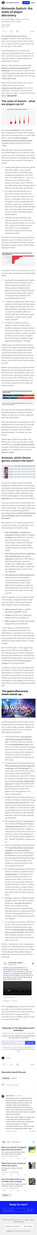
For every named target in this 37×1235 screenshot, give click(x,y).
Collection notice (18, 1221)
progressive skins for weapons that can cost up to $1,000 (19, 930)
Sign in (33, 2)
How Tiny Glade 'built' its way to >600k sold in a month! (13, 1180)
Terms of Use (27, 1047)
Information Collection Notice (19, 1049)
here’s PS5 (18, 903)
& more (4, 95)
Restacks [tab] (14, 1078)
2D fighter (9, 537)
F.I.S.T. (6, 658)
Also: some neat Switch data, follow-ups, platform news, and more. (13, 1153)
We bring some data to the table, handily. (12, 1169)
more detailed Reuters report (18, 744)
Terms (32, 1220)
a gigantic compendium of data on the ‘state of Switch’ (17, 139)
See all (5, 1195)
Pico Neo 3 (30, 821)
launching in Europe (13, 826)
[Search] (33, 1142)
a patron (4, 449)
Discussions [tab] (16, 1142)
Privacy (26, 1220)
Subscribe (26, 2)
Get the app (28, 1226)
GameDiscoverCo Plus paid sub (12, 88)
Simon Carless (6, 25)
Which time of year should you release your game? (14, 1164)
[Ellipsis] (34, 1095)
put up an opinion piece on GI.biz (20, 801)
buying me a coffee (8, 452)
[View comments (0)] (11, 1159)
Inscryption (9, 559)
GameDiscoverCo (12, 1006)
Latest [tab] (9, 1142)
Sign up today (11, 95)
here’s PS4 (26, 903)
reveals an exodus (11, 874)
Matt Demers (10, 1096)
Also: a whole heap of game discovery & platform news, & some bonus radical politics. (14, 1185)
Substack (9, 1231)
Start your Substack (13, 1226)
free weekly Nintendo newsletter (23, 444)
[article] (18, 1153)
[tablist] (10, 1078)
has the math (24, 768)
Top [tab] (4, 1142)
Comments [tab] (6, 1078)
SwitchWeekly (14, 130)
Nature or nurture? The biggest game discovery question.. (14, 1148)
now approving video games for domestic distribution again (18, 739)
